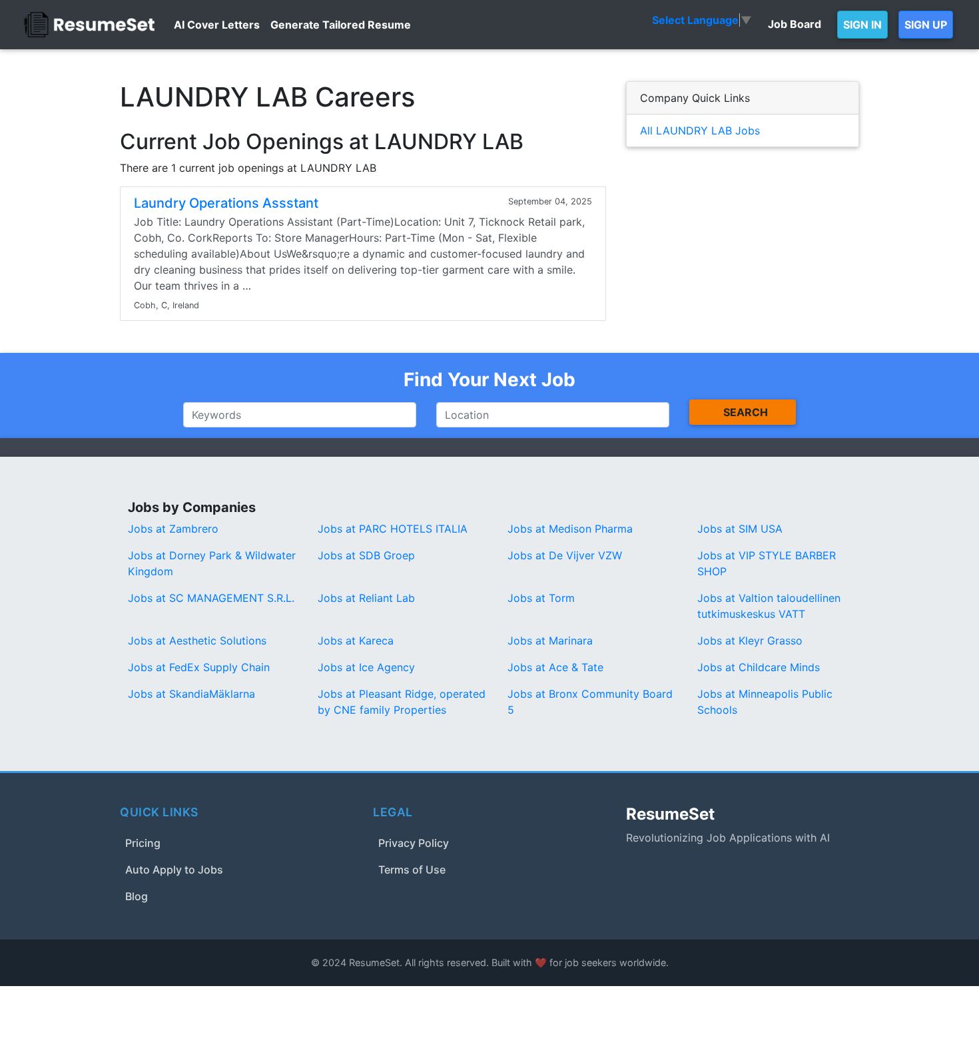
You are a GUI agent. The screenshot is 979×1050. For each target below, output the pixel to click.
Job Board (794, 24)
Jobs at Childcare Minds (758, 667)
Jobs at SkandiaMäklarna (191, 693)
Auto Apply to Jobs (174, 869)
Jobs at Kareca (356, 640)
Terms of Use (412, 869)
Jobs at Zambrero (173, 528)
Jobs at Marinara (550, 640)
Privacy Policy (413, 843)
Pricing (143, 843)
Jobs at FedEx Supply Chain (199, 667)
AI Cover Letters (217, 24)
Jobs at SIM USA (740, 528)
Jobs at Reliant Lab (366, 598)
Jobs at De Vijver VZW (564, 555)
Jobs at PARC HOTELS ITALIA (393, 528)
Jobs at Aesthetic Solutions (197, 640)
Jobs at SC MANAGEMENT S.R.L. (211, 598)
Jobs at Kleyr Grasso (750, 640)
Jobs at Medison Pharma (570, 528)
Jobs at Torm (541, 598)
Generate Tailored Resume (340, 24)
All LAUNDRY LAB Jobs (700, 130)
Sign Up (925, 24)
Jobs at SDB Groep (366, 555)
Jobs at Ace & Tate (555, 667)
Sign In (862, 24)
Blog (136, 896)
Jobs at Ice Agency (366, 667)
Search (745, 412)
